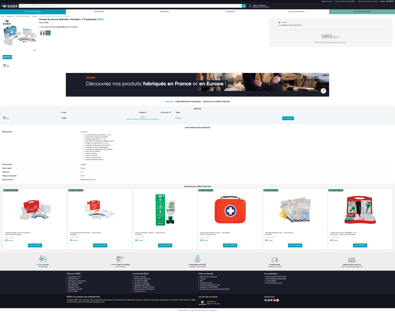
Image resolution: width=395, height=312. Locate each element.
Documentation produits (274, 283)
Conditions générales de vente (210, 285)
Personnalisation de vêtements (144, 289)
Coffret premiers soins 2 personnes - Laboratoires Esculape (18, 233)
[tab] (99, 274)
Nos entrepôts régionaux (142, 279)
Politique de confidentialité (209, 287)
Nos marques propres (75, 283)
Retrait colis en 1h (327, 1)
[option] (20, 35)
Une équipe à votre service (77, 281)
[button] (387, 1)
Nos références (73, 285)
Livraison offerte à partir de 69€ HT (344, 1)
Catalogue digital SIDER (142, 285)
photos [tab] (8, 57)
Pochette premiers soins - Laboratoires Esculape (279, 233)
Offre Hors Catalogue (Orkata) (144, 287)
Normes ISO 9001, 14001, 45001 (276, 277)
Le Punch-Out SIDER (141, 281)
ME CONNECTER (288, 118)
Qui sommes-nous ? (74, 277)
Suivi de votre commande (208, 277)
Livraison (203, 279)
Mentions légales (183, 310)
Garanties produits (206, 283)
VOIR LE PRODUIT (35, 245)
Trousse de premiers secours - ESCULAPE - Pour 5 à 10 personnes (215, 233)
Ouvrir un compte (140, 277)
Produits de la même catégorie (216, 102)
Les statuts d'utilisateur (141, 283)
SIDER (100, 19)
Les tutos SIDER (271, 281)
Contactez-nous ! (140, 291)
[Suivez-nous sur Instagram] (271, 300)
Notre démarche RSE (75, 289)
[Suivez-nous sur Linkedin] (265, 300)
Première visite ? (73, 279)
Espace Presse (73, 291)
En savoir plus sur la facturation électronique (215, 289)
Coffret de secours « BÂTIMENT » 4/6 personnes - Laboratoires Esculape (343, 233)
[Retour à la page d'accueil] (9, 5)
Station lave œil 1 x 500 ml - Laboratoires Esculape (150, 233)
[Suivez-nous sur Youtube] (274, 300)
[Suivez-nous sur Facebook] (268, 300)
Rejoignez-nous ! (73, 287)
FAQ (201, 281)
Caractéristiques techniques (188, 102)
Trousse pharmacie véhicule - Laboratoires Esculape (85, 233)
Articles (169, 102)
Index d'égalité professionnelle (276, 279)
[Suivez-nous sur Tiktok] (277, 300)
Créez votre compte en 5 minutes (367, 1)
